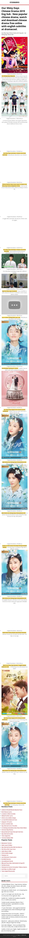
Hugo (18, 935)
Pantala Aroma (5, 865)
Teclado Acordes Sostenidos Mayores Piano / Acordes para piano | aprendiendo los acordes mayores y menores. (12, 904)
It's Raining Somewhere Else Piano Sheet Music (14, 828)
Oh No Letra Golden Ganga (8, 818)
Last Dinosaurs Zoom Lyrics (8, 857)
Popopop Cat (4, 855)
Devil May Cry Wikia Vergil (8, 869)
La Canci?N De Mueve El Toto (9, 820)
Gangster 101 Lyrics (6, 822)
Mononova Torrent (6, 843)
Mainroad (24, 935)
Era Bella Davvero (6, 859)
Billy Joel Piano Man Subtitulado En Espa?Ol (12, 863)
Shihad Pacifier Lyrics (7, 816)
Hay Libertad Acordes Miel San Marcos (11, 847)
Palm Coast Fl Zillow (6, 845)
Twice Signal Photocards (8, 871)
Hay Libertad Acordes (7, 834)
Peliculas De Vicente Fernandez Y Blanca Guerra (14, 867)
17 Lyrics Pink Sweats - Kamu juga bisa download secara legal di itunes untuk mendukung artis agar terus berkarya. (13, 909)
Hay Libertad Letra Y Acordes (9, 825)
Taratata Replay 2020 (7, 838)
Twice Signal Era (5, 835)
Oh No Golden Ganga (7, 853)
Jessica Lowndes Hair (7, 824)
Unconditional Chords (7, 861)
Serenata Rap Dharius (7, 829)
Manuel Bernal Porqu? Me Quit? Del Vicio (12, 832)
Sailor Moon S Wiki (6, 851)
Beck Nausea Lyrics (6, 812)
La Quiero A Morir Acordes (8, 814)
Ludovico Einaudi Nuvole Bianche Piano (11, 810)
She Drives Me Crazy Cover (8, 849)
